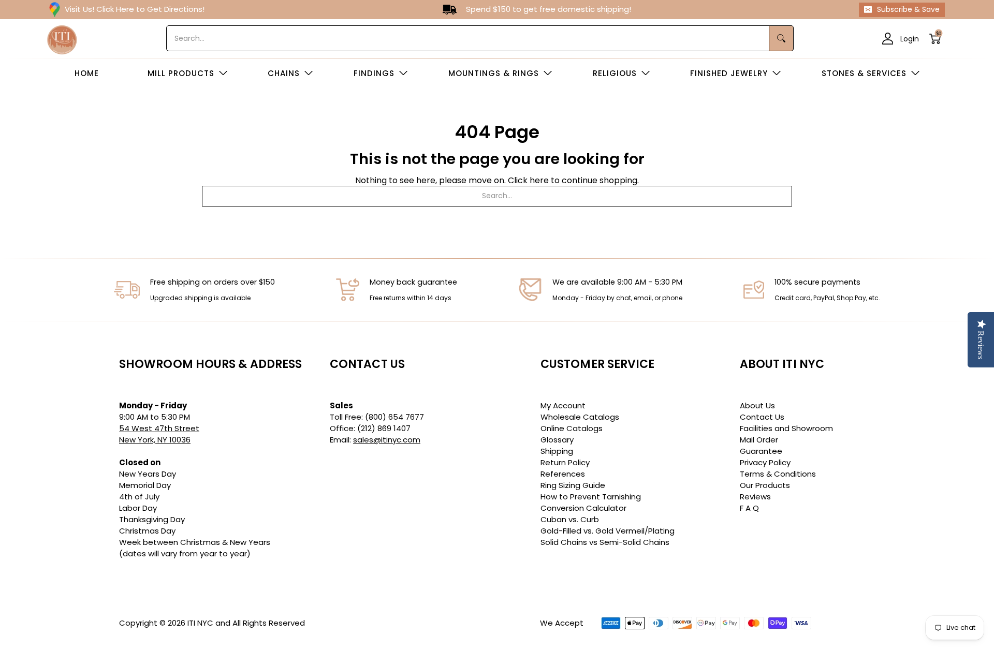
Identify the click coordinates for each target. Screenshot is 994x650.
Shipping (556, 451)
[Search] (781, 38)
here (539, 180)
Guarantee (761, 451)
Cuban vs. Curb (569, 519)
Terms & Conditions (778, 473)
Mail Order (759, 439)
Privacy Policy (765, 462)
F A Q (749, 508)
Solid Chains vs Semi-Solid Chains (604, 542)
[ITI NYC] (62, 38)
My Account (563, 405)
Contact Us (762, 416)
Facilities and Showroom (786, 428)
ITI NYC (200, 622)
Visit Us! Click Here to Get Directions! (134, 9)
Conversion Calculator (583, 508)
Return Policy (565, 462)
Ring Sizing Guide (572, 485)
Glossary (557, 439)
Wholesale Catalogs (579, 416)
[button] (938, 38)
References (562, 473)
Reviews (755, 496)
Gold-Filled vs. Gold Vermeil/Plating (607, 530)
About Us (757, 405)
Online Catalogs (571, 428)
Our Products (765, 485)
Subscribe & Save (908, 9)
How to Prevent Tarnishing (590, 496)
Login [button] (909, 38)
